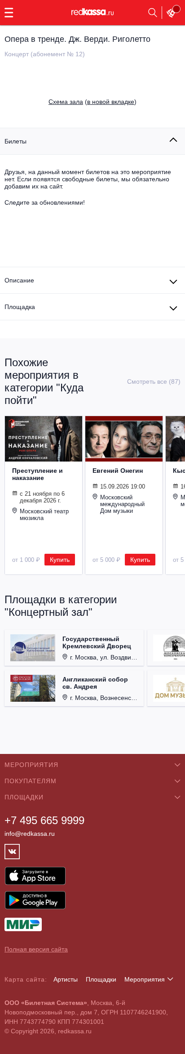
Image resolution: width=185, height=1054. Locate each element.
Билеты (15, 141)
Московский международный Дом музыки (122, 504)
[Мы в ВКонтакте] (12, 851)
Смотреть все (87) (154, 381)
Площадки (101, 979)
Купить (60, 559)
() (92, 101)
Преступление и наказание (37, 474)
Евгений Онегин (117, 470)
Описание (19, 280)
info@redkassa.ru (29, 833)
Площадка (19, 306)
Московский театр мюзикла (44, 514)
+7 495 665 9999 (44, 820)
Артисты (65, 979)
